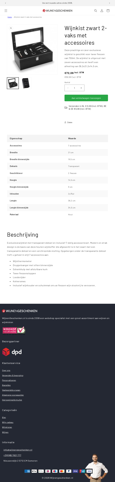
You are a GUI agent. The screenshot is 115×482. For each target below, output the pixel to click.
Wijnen (5, 432)
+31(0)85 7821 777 (12, 455)
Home (10, 17)
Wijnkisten (7, 427)
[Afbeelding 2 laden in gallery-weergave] (26, 83)
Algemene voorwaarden (13, 395)
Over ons (6, 370)
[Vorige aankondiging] (5, 3)
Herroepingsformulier (12, 400)
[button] (6, 11)
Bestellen (6, 385)
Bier (4, 417)
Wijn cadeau (7, 422)
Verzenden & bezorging (12, 375)
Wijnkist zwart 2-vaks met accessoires (28, 17)
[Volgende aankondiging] (109, 3)
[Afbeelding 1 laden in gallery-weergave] (13, 83)
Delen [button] (70, 122)
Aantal (67, 82)
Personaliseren (9, 380)
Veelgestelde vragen (11, 390)
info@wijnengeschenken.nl (18, 449)
